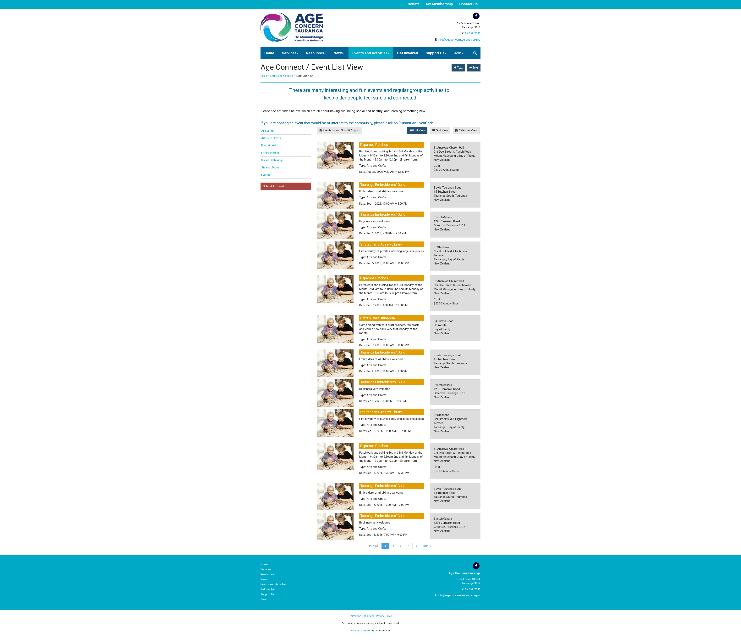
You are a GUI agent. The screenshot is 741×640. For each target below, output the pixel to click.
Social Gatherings (272, 160)
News (338, 53)
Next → (427, 546)
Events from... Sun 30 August (341, 130)
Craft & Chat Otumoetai (378, 318)
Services (289, 53)
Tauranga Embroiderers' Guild (382, 185)
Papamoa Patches (374, 145)
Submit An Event (273, 186)
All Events (267, 131)
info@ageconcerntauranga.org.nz (459, 39)
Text (459, 67)
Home (269, 53)
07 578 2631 (472, 33)
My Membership (439, 4)
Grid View (441, 130)
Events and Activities (369, 53)
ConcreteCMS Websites (361, 630)
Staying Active (270, 167)
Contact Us (468, 4)
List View (419, 130)
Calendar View (467, 130)
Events (265, 175)
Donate (414, 4)
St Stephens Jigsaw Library (381, 244)
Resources (315, 53)
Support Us (435, 53)
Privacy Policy (384, 616)
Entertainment (270, 153)
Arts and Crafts (271, 138)
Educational (268, 145)
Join (457, 53)
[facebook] (476, 16)
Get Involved (407, 53)
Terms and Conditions (361, 616)
